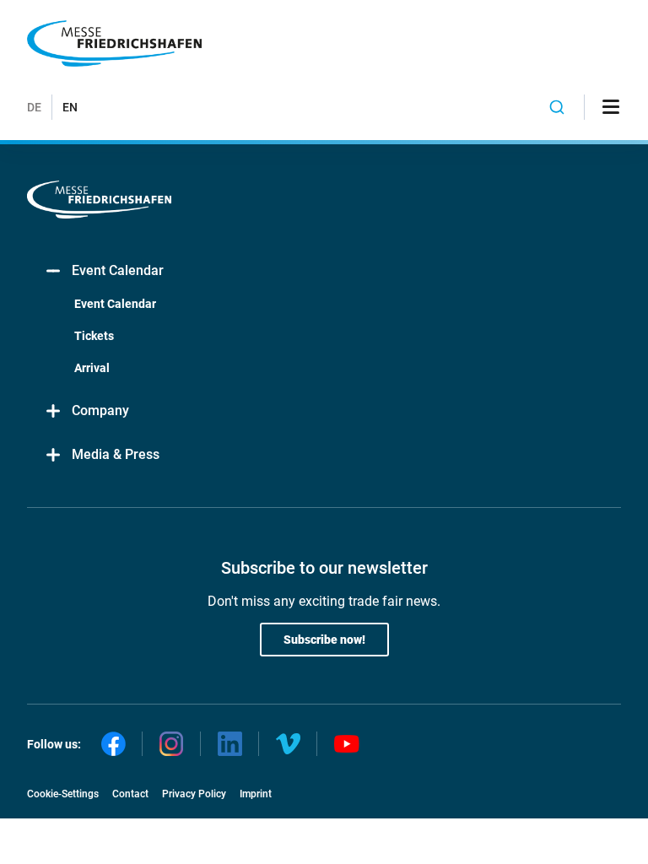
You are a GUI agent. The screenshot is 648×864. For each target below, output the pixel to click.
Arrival (92, 368)
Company (100, 410)
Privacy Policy (194, 794)
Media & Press (115, 454)
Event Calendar (118, 270)
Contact (130, 794)
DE (34, 107)
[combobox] (557, 107)
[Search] (557, 107)
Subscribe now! (324, 639)
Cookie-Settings (63, 794)
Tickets (94, 336)
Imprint (256, 794)
